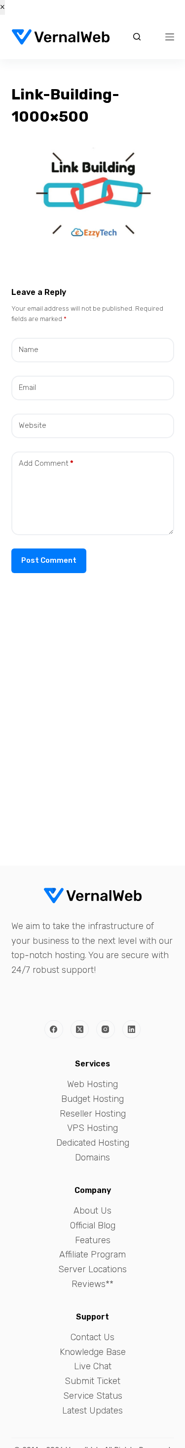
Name (28, 349)
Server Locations (92, 1269)
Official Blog (92, 1225)
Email (27, 387)
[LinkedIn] (131, 1029)
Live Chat (92, 1366)
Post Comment (48, 560)
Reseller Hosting (93, 1113)
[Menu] (169, 36)
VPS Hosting (92, 1128)
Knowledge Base (93, 1352)
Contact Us (92, 1337)
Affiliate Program (92, 1254)
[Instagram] (105, 1029)
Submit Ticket (92, 1381)
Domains (92, 1157)
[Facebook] (53, 1029)
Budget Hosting (92, 1099)
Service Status (92, 1395)
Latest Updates (92, 1410)
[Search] (137, 36)
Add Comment (46, 463)
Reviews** (92, 1284)
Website (32, 425)
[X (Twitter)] (80, 1029)
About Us (92, 1210)
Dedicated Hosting (92, 1142)
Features (93, 1240)
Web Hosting (92, 1084)
